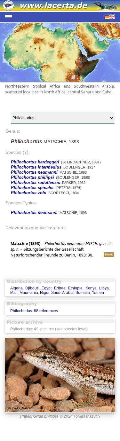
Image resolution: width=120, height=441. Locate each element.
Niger (44, 292)
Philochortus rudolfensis (35, 182)
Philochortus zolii (28, 192)
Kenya (91, 288)
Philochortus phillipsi (32, 177)
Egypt (47, 288)
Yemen (98, 292)
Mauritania (29, 292)
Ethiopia (75, 288)
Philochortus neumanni (34, 172)
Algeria (16, 288)
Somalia (83, 292)
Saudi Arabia (62, 292)
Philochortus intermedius (36, 167)
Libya (104, 288)
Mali (14, 292)
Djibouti (32, 288)
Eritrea (60, 288)
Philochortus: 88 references (34, 311)
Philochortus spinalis (32, 187)
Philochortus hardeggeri (35, 162)
